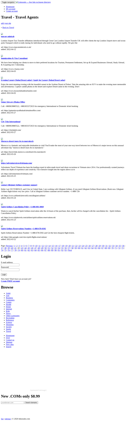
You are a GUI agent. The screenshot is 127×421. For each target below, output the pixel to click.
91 (59, 250)
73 (123, 248)
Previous (9, 246)
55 (62, 248)
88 (49, 250)
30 (103, 246)
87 (46, 250)
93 (66, 250)
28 (96, 246)
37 (2, 248)
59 (76, 248)
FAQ (8, 338)
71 (116, 248)
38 (5, 248)
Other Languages (12, 316)
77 (12, 250)
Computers (10, 300)
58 (72, 248)
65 (96, 248)
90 (56, 250)
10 (36, 246)
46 (32, 248)
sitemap (8, 419)
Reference (10, 320)
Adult (8, 293)
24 (83, 246)
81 (25, 250)
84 (35, 250)
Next (70, 250)
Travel (8, 331)
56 (66, 248)
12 (43, 246)
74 (2, 250)
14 (49, 246)
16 (56, 246)
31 (106, 246)
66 (99, 248)
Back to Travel (8, 27)
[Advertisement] (63, 367)
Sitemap (9, 342)
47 (35, 248)
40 (12, 248)
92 (62, 250)
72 (119, 248)
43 (22, 248)
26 (90, 246)
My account (10, 9)
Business (9, 298)
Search (8, 347)
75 (5, 250)
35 (120, 246)
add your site (6, 23)
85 (39, 250)
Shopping (10, 325)
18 (63, 246)
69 (109, 248)
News (8, 313)
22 (76, 246)
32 (110, 246)
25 (86, 246)
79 (19, 250)
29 (100, 246)
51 (49, 248)
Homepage (10, 7)
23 (80, 246)
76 (9, 250)
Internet (9, 309)
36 (123, 246)
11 (39, 246)
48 (39, 248)
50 (46, 248)
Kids (8, 311)
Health (8, 304)
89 (52, 250)
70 (112, 248)
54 (59, 248)
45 (29, 248)
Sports (8, 329)
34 (116, 246)
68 (106, 248)
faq (2, 419)
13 (46, 246)
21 (73, 246)
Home (8, 307)
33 (113, 246)
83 (32, 250)
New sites (10, 344)
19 (66, 246)
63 (89, 248)
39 (9, 248)
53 (56, 248)
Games (8, 302)
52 (52, 248)
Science (9, 322)
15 (53, 246)
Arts (7, 295)
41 (15, 248)
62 (86, 248)
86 (42, 250)
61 (82, 248)
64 (92, 248)
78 (15, 250)
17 (60, 246)
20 (70, 246)
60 (79, 248)
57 (69, 248)
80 (22, 250)
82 (29, 250)
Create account (12, 11)
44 (25, 248)
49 (42, 248)
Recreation (10, 318)
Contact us (10, 340)
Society (9, 327)
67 (102, 248)
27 (93, 246)
